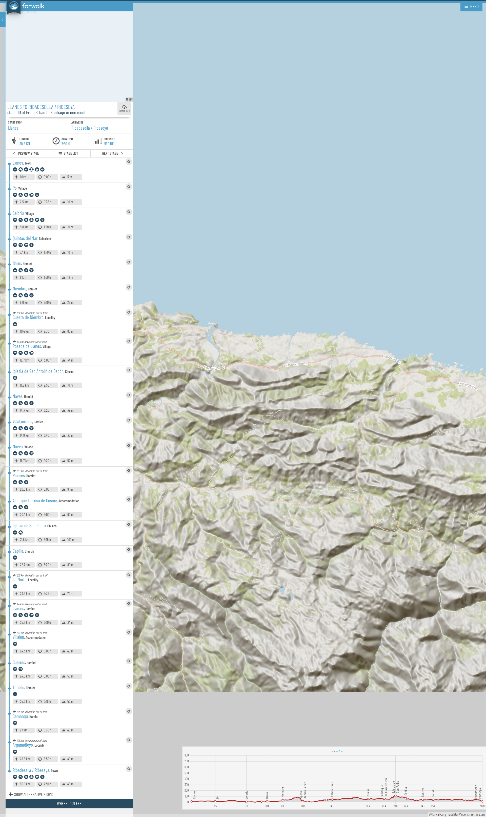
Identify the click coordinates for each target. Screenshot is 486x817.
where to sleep (69, 803)
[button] (3, 19)
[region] (243, 408)
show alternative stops (33, 794)
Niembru (132, 99)
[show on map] (129, 161)
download (124, 111)
